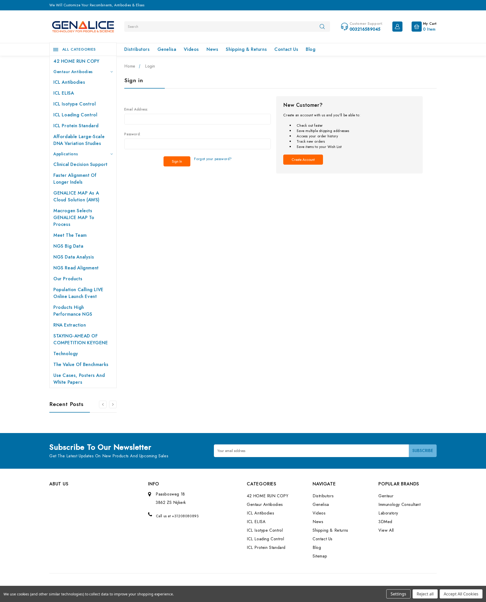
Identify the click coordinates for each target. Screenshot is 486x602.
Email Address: (136, 109)
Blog (310, 49)
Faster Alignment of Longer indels (74, 178)
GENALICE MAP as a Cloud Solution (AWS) (76, 196)
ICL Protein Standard (76, 125)
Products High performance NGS (72, 310)
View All (386, 530)
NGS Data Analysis (73, 257)
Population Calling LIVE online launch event (78, 293)
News (212, 49)
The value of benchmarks (81, 364)
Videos (191, 49)
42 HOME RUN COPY (76, 61)
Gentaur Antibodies (73, 72)
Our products (67, 278)
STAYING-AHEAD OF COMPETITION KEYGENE (80, 339)
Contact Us (286, 49)
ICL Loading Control (75, 115)
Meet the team (70, 235)
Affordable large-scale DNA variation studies (79, 140)
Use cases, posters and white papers (79, 378)
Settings (398, 594)
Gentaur (385, 496)
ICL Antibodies (69, 82)
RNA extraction (69, 325)
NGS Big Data (68, 246)
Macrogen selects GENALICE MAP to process (73, 217)
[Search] (322, 26)
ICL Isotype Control (74, 104)
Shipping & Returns (246, 49)
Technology (65, 353)
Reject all (425, 594)
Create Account (303, 159)
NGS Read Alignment (76, 268)
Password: (132, 134)
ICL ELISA (63, 93)
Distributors (137, 49)
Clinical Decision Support (80, 164)
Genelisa (166, 49)
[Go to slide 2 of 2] (103, 404)
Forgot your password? (213, 158)
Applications (65, 154)
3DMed (385, 522)
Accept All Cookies (461, 594)
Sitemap (320, 556)
